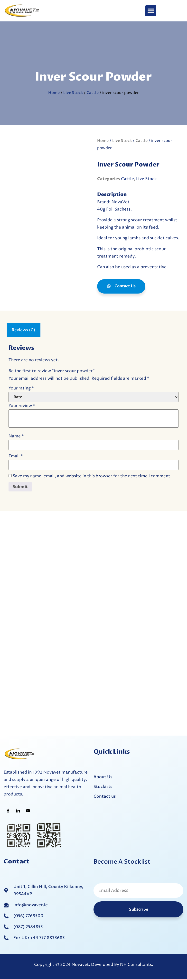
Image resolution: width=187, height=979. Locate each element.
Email (16, 456)
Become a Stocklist (122, 862)
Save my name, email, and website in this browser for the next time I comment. (92, 476)
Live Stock (73, 92)
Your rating (21, 388)
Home (54, 92)
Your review (22, 406)
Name (16, 436)
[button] (150, 10)
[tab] (24, 330)
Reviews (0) (23, 330)
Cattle (92, 92)
